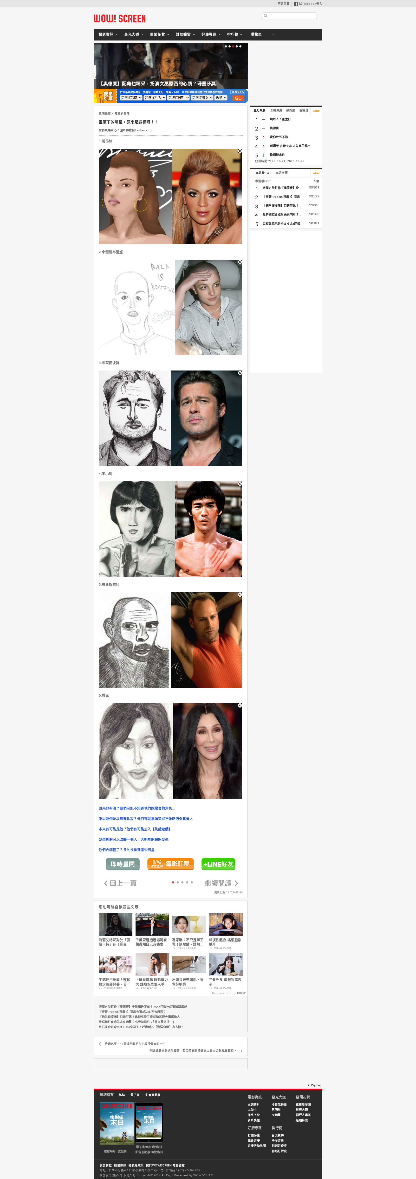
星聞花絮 (157, 34)
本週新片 (254, 1105)
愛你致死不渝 (279, 137)
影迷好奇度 (279, 1146)
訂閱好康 (254, 1135)
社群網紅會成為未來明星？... (282, 215)
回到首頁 (284, 4)
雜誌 (122, 1095)
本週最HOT (263, 173)
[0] (173, 882)
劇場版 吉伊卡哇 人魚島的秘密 (290, 146)
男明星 (276, 1110)
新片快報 (254, 1120)
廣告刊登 (106, 1165)
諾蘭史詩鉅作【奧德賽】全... (282, 188)
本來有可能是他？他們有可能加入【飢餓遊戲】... (137, 829)
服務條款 (120, 1165)
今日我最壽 (279, 1105)
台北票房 (260, 110)
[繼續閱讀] (221, 883)
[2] (182, 882)
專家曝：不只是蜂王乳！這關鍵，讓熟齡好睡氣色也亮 (188, 942)
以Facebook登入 (311, 4)
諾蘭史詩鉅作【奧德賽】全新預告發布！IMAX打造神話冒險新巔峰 (143, 1007)
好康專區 (209, 34)
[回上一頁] (120, 883)
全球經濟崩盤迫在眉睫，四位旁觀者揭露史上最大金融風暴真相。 (193, 1051)
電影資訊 (105, 34)
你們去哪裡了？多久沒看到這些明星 (127, 849)
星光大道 (131, 34)
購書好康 (254, 1141)
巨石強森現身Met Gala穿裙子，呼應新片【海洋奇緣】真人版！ (141, 1027)
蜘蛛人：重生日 (280, 119)
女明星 (276, 1115)
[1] (178, 882)
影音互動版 (153, 1095)
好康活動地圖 (257, 1146)
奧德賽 (274, 128)
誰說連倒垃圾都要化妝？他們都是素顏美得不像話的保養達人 (146, 818)
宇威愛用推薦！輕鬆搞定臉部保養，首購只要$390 (114, 981)
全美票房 (276, 110)
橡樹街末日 (277, 155)
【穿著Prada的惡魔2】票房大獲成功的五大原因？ (132, 1012)
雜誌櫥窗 (183, 34)
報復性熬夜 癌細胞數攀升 (225, 942)
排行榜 (233, 34)
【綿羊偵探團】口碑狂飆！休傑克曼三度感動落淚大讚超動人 (139, 1017)
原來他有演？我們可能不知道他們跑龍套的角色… (137, 808)
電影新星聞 (122, 113)
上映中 (252, 1110)
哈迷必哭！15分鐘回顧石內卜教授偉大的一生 (135, 1044)
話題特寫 (302, 1120)
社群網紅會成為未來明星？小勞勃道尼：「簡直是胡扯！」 (137, 1022)
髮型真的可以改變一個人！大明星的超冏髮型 (134, 839)
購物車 (256, 34)
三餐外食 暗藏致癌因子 (225, 981)
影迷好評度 (279, 1151)
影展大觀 (302, 1110)
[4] (192, 882)
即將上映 (254, 1115)
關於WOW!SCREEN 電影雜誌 (165, 1165)
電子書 (135, 1095)
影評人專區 (303, 1115)
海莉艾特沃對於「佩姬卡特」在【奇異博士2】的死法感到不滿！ (114, 942)
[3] (187, 882)
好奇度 (290, 110)
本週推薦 (282, 173)
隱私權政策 (136, 1165)
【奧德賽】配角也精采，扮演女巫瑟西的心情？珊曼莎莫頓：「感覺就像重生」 (179, 84)
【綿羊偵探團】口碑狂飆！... (282, 206)
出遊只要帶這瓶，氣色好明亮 (188, 981)
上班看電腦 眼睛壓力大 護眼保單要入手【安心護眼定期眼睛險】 (152, 981)
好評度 (304, 110)
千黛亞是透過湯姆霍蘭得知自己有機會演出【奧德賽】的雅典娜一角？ (151, 942)
